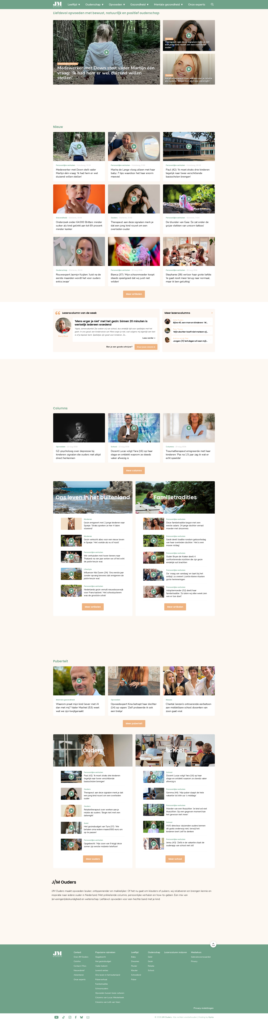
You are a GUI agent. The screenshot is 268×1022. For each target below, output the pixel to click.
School (151, 970)
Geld (150, 957)
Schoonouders (101, 988)
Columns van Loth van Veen (107, 1002)
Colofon (77, 961)
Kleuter (134, 970)
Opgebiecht (100, 957)
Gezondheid (138, 4)
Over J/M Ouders (81, 957)
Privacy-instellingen (204, 1008)
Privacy (194, 961)
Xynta (211, 1017)
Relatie (151, 966)
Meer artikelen (134, 294)
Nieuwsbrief (79, 970)
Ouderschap (92, 4)
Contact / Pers (80, 966)
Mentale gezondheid (167, 4)
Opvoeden (115, 4)
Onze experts (196, 4)
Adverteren (79, 975)
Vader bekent (101, 966)
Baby (133, 957)
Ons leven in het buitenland (107, 975)
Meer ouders (93, 859)
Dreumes (135, 961)
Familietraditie (101, 984)
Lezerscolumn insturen (175, 952)
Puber (133, 979)
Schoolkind (136, 975)
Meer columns (134, 470)
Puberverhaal (101, 979)
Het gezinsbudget (103, 961)
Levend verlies (101, 970)
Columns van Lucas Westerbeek (109, 997)
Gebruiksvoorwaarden (201, 957)
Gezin (150, 961)
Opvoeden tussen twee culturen (109, 993)
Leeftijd (72, 4)
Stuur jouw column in (146, 347)
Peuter (134, 966)
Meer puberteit (134, 723)
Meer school (175, 859)
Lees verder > (149, 338)
